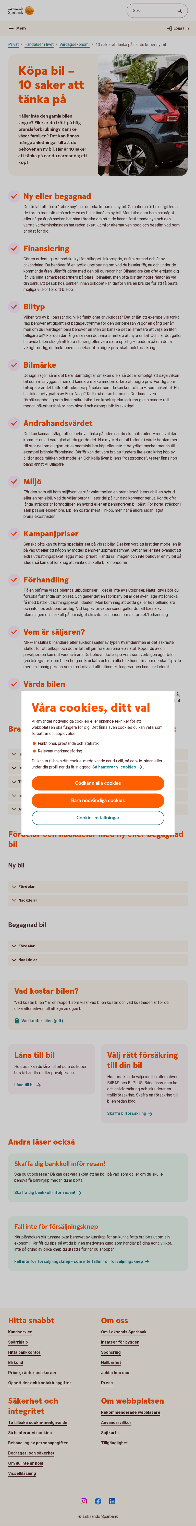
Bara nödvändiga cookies (98, 800)
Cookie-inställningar (98, 818)
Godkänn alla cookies (98, 783)
